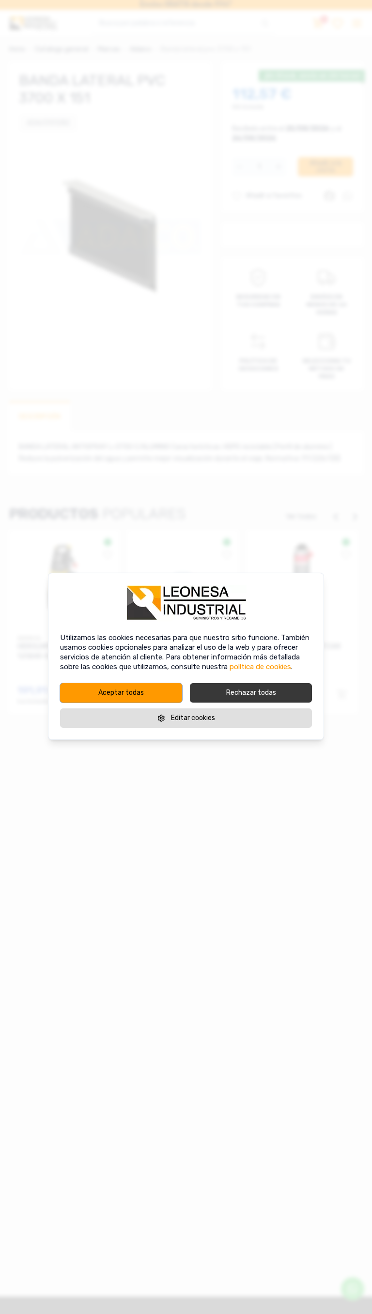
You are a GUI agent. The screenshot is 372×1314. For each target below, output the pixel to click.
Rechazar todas (251, 693)
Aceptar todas (121, 693)
